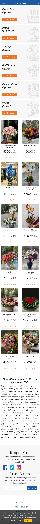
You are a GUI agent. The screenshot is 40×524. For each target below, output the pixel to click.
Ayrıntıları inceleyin (15, 521)
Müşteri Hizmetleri (20, 506)
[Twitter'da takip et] (12, 467)
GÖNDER (32, 488)
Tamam (28, 521)
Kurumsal (20, 502)
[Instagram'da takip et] (19, 467)
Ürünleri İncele (9, 19)
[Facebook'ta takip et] (5, 467)
